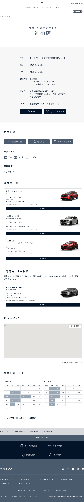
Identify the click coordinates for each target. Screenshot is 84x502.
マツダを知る (45, 7)
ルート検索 (75, 326)
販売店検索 (6, 16)
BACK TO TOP (42, 438)
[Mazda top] (42, 3)
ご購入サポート (37, 7)
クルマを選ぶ (28, 7)
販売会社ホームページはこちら (43, 104)
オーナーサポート (54, 7)
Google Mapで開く (70, 362)
